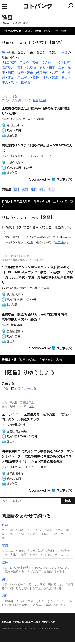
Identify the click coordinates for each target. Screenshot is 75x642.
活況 (46, 77)
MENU (4, 6)
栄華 (52, 67)
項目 (51, 189)
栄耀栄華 (42, 72)
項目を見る (28, 388)
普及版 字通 (9, 359)
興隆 (11, 72)
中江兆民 (60, 242)
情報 (35, 100)
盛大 (5, 82)
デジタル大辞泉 (11, 31)
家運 (64, 52)
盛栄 (30, 72)
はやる (31, 67)
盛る (42, 67)
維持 (34, 189)
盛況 (55, 77)
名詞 (16, 189)
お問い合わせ (48, 621)
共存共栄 (58, 72)
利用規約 (6, 621)
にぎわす (63, 62)
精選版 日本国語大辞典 (16, 201)
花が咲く (27, 82)
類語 (6, 62)
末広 (11, 77)
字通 (5, 388)
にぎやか (8, 67)
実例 (25, 189)
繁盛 (35, 62)
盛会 (64, 77)
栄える (24, 62)
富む (20, 67)
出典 (30, 242)
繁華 (14, 82)
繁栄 (13, 62)
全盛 (61, 67)
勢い (5, 52)
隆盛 (20, 72)
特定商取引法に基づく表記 (26, 621)
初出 (43, 189)
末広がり (23, 77)
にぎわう (48, 62)
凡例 (43, 100)
